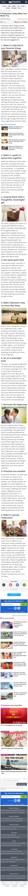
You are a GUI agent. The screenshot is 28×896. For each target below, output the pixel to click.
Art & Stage (14, 849)
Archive (7, 886)
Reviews (22, 886)
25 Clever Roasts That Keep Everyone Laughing (10, 845)
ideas (21, 788)
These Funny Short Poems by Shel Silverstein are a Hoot (12, 853)
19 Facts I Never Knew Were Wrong (8, 835)
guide (18, 788)
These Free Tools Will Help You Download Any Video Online (13, 878)
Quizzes (6, 705)
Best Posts (24, 884)
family (12, 788)
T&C (16, 611)
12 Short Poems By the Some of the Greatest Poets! (11, 851)
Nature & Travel (14, 824)
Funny (14, 841)
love (15, 788)
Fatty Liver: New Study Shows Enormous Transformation (12, 812)
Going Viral (14, 857)
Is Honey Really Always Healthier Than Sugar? (10, 837)
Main (1, 11)
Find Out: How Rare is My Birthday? (8, 861)
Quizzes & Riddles (14, 816)
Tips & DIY (8, 11)
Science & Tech (14, 873)
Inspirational (14, 865)
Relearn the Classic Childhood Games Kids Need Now (12, 820)
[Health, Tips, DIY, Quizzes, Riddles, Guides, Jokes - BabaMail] (15, 2)
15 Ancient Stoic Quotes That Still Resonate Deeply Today (13, 867)
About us (17, 883)
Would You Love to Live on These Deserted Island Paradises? (13, 826)
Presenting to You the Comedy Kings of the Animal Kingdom (13, 843)
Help (11, 883)
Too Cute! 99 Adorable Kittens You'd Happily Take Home (12, 859)
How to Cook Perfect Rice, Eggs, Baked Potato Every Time (13, 810)
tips (9, 788)
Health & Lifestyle (14, 808)
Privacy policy (6, 884)
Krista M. (8, 19)
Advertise (15, 884)
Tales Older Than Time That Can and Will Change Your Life (13, 870)
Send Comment (22, 784)
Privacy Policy (22, 611)
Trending (14, 886)
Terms (25, 883)
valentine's (3, 789)
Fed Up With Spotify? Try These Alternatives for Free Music (13, 876)
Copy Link (15, 589)
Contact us (4, 883)
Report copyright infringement (20, 615)
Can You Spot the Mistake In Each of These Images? (11, 818)
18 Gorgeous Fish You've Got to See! (8, 829)
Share (25, 22)
